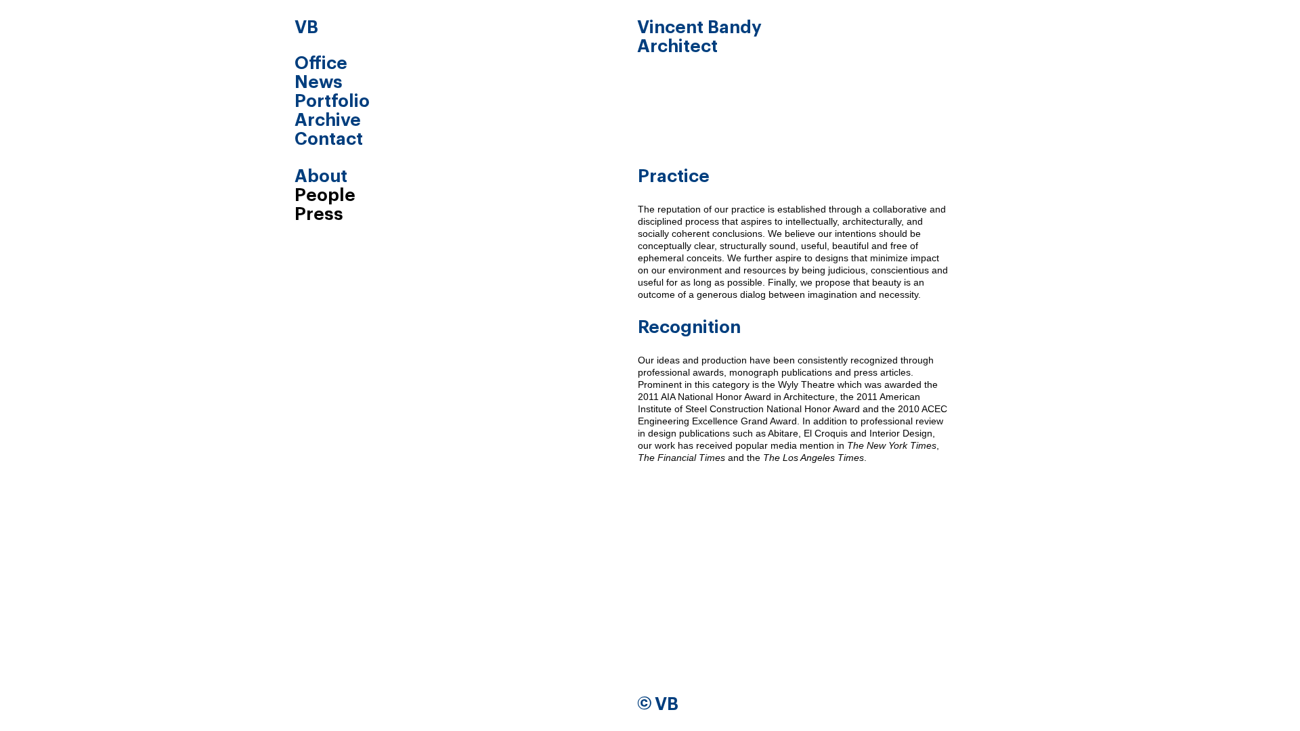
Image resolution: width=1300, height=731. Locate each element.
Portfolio (332, 101)
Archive (328, 120)
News (319, 82)
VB (306, 28)
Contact (329, 139)
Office (321, 63)
